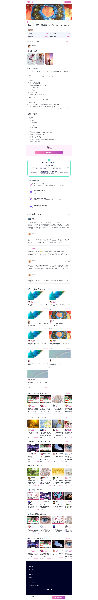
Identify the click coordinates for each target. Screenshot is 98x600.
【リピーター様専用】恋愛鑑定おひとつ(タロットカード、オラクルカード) (49, 5)
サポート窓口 (31, 574)
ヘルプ (30, 571)
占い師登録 (31, 566)
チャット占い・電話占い (30, 5)
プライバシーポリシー (33, 582)
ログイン (61, 2)
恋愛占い (36, 5)
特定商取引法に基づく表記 (34, 585)
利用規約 (30, 577)
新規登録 (68, 2)
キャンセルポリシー (33, 580)
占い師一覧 (31, 569)
